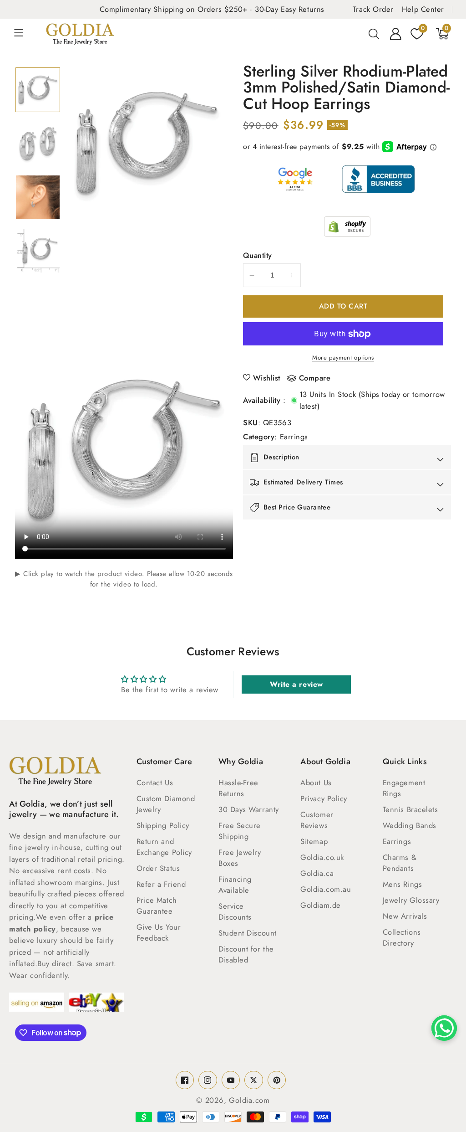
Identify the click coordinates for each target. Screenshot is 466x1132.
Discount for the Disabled (246, 954)
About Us (315, 782)
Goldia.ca (317, 873)
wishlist (266, 377)
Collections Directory (402, 937)
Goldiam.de (320, 905)
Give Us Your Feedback (159, 932)
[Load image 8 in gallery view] (37, 250)
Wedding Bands (409, 825)
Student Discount (247, 932)
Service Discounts (235, 911)
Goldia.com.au (325, 889)
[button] (24, 34)
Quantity (257, 255)
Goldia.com (249, 1100)
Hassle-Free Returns (238, 788)
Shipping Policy (163, 825)
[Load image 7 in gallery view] (37, 197)
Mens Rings (402, 884)
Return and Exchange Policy (164, 847)
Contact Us (155, 782)
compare (315, 378)
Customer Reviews (316, 820)
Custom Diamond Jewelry (166, 804)
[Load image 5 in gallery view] (37, 89)
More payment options (343, 357)
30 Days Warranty (248, 809)
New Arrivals (405, 916)
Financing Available (235, 884)
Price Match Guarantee (157, 905)
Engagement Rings (404, 788)
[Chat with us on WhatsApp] (444, 1028)
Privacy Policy (323, 798)
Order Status (158, 868)
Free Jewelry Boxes (239, 858)
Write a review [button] (296, 684)
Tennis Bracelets (410, 809)
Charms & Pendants (399, 863)
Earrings (294, 436)
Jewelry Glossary (411, 900)
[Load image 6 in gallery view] (37, 143)
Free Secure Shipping (239, 831)
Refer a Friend (161, 884)
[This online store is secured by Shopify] (347, 226)
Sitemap (314, 841)
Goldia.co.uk (322, 857)
